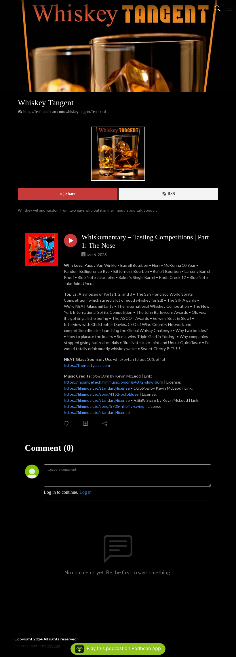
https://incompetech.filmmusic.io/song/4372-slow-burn (113, 382)
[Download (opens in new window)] (86, 423)
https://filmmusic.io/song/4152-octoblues (101, 394)
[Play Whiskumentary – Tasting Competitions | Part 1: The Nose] (70, 240)
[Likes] (66, 424)
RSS (171, 194)
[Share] (105, 423)
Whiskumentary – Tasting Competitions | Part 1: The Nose (145, 241)
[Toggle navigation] (229, 8)
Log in (85, 492)
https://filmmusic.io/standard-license (97, 388)
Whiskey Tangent (46, 102)
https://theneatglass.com (87, 365)
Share (70, 194)
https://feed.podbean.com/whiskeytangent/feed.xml (64, 112)
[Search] (217, 8)
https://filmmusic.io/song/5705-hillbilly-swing (104, 406)
